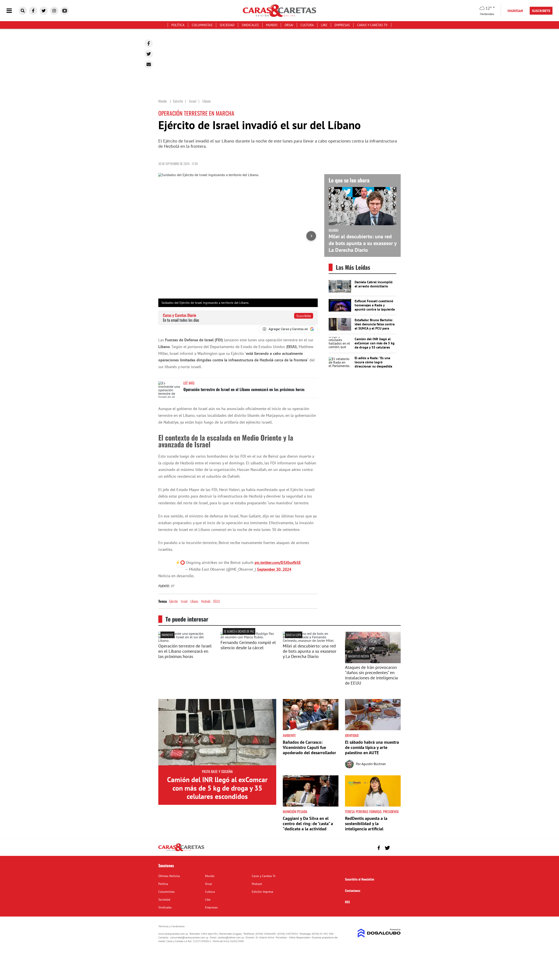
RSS (347, 902)
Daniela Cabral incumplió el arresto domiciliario (374, 284)
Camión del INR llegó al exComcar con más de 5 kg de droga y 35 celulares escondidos (375, 345)
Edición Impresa (262, 892)
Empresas (342, 25)
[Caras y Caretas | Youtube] (64, 11)
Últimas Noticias (169, 876)
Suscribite (303, 316)
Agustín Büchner (373, 764)
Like (324, 25)
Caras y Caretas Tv (372, 25)
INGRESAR (515, 11)
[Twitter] (149, 54)
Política (178, 25)
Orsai (289, 25)
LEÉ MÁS (189, 383)
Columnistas (202, 25)
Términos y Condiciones (171, 926)
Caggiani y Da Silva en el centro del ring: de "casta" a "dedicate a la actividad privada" (308, 826)
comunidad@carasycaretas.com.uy (189, 937)
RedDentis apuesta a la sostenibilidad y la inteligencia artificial (366, 823)
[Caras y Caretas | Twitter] (44, 11)
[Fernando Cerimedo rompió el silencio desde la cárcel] (248, 637)
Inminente (167, 634)
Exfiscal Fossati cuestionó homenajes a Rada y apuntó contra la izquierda (375, 305)
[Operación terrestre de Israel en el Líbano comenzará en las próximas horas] (169, 389)
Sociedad (227, 25)
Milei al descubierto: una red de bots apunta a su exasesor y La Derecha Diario (362, 243)
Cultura (307, 25)
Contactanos (352, 890)
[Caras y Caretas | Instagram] (54, 11)
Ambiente (289, 735)
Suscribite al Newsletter (359, 879)
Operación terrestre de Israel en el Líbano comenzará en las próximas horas (244, 389)
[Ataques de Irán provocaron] (373, 662)
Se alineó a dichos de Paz (239, 631)
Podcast (257, 884)
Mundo (271, 25)
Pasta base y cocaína (217, 771)
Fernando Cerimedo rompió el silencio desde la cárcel (248, 645)
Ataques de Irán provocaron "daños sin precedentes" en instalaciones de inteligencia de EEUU (371, 675)
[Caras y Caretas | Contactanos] (396, 847)
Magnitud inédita (358, 656)
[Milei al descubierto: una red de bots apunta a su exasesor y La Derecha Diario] (310, 640)
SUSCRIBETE (541, 11)
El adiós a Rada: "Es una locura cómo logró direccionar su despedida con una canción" (373, 364)
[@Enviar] (149, 64)
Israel (184, 601)
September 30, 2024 (274, 569)
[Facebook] (149, 43)
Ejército (173, 601)
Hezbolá (205, 601)
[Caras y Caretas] (181, 851)
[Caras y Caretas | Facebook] (33, 11)
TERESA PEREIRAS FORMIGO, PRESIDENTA (372, 811)
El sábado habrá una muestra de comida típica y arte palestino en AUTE (372, 747)
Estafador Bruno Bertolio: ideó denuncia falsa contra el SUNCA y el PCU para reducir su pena (375, 326)
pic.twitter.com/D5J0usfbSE (278, 562)
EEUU (216, 601)
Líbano (194, 601)
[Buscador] (23, 11)
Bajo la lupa (293, 634)
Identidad (352, 735)
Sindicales (250, 25)
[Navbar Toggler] (12, 11)
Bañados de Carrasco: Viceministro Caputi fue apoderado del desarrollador (309, 747)
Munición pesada (295, 811)
